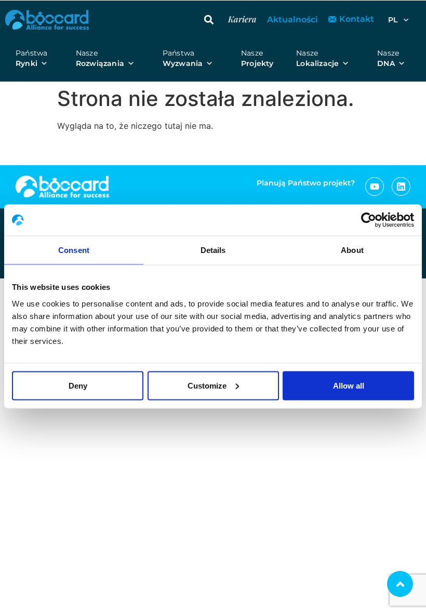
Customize (207, 385)
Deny (78, 385)
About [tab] (352, 250)
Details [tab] (213, 250)
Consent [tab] (73, 250)
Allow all (348, 385)
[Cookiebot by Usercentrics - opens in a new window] (368, 220)
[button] (209, 19)
